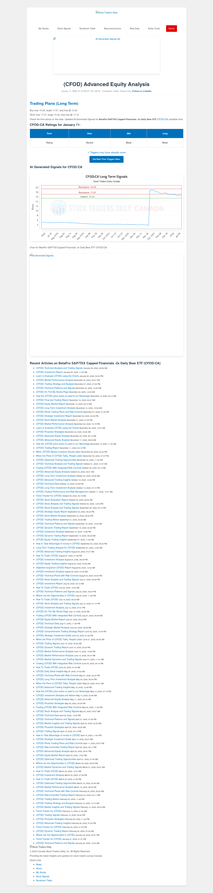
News (38, 864)
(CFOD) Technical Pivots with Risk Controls (57, 575)
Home (171, 28)
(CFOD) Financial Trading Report (52, 399)
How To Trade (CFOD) (47, 555)
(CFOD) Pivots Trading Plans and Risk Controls (59, 411)
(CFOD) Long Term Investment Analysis (55, 407)
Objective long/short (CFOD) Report (53, 567)
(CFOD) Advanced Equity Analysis (53, 435)
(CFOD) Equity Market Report (50, 403)
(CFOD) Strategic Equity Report (51, 511)
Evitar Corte (154, 28)
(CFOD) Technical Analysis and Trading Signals (59, 367)
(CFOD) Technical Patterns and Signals (55, 387)
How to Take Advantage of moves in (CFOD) (58, 543)
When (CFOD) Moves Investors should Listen (58, 451)
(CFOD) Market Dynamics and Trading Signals (59, 659)
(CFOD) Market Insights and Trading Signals (58, 723)
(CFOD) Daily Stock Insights (50, 671)
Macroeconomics (112, 28)
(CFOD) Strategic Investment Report (54, 415)
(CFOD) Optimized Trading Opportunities (56, 459)
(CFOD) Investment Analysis (50, 531)
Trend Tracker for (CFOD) (49, 495)
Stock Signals (64, 28)
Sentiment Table (87, 28)
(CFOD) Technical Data (47, 483)
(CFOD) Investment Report (49, 372)
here (180, 119)
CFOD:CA (162, 119)
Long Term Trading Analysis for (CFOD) (56, 547)
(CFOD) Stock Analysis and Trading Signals (57, 503)
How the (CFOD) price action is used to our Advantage (63, 395)
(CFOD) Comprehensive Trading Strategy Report (60, 631)
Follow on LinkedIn (142, 91)
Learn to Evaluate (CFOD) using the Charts (57, 375)
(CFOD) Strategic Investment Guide (53, 635)
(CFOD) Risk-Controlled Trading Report (55, 747)
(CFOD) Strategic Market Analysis (52, 627)
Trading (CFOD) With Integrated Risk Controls (58, 467)
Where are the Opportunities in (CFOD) (55, 595)
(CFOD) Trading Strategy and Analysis (55, 383)
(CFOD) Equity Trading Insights (51, 539)
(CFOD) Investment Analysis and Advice (56, 695)
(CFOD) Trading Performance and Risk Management (62, 491)
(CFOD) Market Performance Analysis (54, 379)
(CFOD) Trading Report (47, 447)
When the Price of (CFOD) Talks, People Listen (59, 455)
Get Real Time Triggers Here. (106, 159)
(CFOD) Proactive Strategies (50, 431)
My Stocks (44, 28)
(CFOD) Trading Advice (47, 519)
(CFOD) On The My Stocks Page (52, 391)
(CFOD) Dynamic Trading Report (52, 527)
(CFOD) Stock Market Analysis (51, 419)
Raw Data (134, 28)
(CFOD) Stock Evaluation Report (52, 499)
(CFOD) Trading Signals (48, 643)
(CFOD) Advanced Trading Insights (53, 479)
